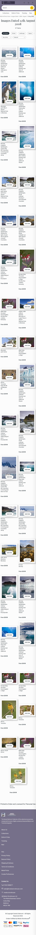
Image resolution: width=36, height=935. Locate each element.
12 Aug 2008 (31, 16)
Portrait (13, 33)
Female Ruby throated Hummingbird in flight (4, 688)
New (30, 13)
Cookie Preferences (7, 874)
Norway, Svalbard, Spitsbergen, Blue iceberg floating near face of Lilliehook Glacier (22, 156)
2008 (20, 16)
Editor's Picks (16, 13)
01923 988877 (8, 885)
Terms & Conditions (7, 867)
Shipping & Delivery (7, 863)
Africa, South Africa (4, 751)
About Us (4, 830)
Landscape (22, 33)
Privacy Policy (5, 855)
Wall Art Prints (3, 16)
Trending (24, 13)
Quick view (9, 55)
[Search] (31, 8)
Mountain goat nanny (4, 351)
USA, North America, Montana (4, 559)
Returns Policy (5, 859)
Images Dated (14, 16)
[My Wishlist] (24, 3)
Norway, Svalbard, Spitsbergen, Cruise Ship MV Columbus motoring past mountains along (4, 149)
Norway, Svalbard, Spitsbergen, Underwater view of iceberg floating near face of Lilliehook (22, 110)
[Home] (8, 2)
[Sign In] (33, 3)
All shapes (5, 33)
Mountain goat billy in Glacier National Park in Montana (4, 110)
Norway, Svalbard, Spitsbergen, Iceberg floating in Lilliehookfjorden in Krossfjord (4, 273)
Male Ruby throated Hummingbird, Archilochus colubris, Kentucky (4, 315)
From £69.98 (4, 76)
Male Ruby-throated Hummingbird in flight (22, 353)
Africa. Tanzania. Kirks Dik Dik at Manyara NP (4, 386)
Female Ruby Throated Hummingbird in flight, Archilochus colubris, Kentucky (22, 279)
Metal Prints (5, 870)
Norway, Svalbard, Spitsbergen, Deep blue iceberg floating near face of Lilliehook (22, 66)
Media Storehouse (23, 918)
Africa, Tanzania (3, 722)
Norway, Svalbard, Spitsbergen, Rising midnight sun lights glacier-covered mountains (22, 234)
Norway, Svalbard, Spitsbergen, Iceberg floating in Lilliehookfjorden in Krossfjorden (4, 434)
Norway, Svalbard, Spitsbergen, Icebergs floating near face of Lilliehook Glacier (22, 395)
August (24, 16)
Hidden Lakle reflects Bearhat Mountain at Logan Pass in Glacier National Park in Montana (22, 317)
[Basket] (28, 3)
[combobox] (16, 7)
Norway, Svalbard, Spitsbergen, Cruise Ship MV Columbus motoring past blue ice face (4, 486)
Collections (6, 13)
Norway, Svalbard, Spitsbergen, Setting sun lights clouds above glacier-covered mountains (4, 234)
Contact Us (4, 881)
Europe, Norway (21, 565)
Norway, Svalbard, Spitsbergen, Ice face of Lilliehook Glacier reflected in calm (4, 66)
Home (8, 16)
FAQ (2, 852)
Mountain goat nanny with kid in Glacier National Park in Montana (4, 194)
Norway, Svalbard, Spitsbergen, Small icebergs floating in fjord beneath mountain (22, 195)
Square (30, 33)
